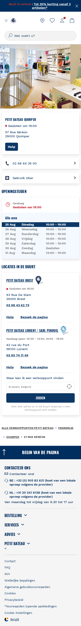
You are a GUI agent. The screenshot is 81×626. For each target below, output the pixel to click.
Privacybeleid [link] (13, 600)
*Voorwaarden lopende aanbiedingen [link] (30, 606)
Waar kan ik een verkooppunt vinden (35, 378)
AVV (7, 574)
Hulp (13, 147)
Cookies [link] (10, 593)
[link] (42, 20)
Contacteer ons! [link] (21, 474)
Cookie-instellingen (18, 613)
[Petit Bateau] (13, 20)
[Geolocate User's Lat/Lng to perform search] (69, 386)
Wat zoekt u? (24, 36)
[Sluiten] (77, 5)
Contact (10, 561)
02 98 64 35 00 (25, 163)
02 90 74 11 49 (17, 355)
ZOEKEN (40, 397)
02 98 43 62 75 (17, 305)
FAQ (7, 567)
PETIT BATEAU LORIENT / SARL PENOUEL (32, 331)
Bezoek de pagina (34, 317)
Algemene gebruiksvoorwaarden (27, 587)
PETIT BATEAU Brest (19, 280)
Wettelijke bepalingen (19, 580)
